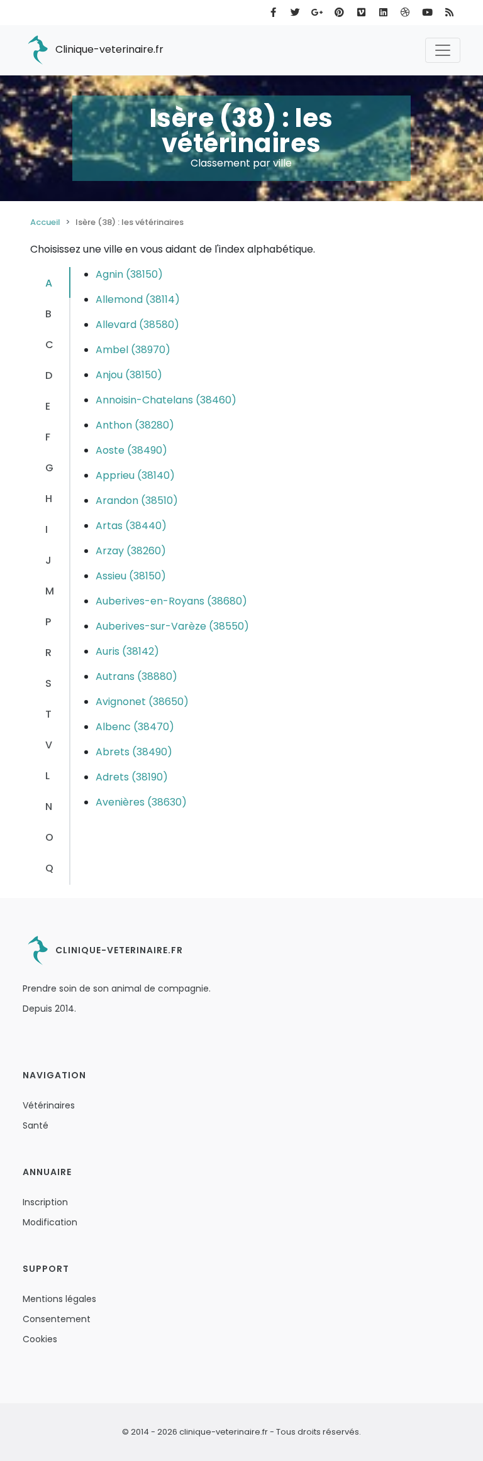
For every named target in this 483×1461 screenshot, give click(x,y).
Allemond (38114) (138, 299)
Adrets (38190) (132, 777)
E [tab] (47, 406)
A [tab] (48, 283)
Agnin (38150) (129, 274)
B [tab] (48, 314)
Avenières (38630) (141, 802)
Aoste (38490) (131, 450)
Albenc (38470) (135, 727)
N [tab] (48, 806)
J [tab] (48, 560)
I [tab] (46, 529)
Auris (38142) (127, 651)
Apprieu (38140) (135, 475)
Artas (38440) (131, 525)
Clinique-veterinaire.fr (108, 49)
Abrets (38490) (134, 752)
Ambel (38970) (133, 349)
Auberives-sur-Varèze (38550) (172, 626)
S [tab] (48, 683)
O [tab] (49, 837)
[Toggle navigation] (442, 50)
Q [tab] (49, 868)
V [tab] (48, 745)
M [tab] (49, 591)
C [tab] (49, 344)
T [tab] (48, 714)
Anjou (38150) (129, 375)
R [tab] (48, 652)
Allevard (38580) (137, 324)
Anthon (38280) (135, 425)
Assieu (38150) (131, 576)
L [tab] (47, 776)
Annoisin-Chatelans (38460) (166, 400)
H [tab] (48, 498)
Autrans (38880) (136, 676)
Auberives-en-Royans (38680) (171, 601)
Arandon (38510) (137, 500)
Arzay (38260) (131, 551)
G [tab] (49, 468)
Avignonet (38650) (142, 701)
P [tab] (48, 622)
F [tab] (47, 437)
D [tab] (48, 375)
